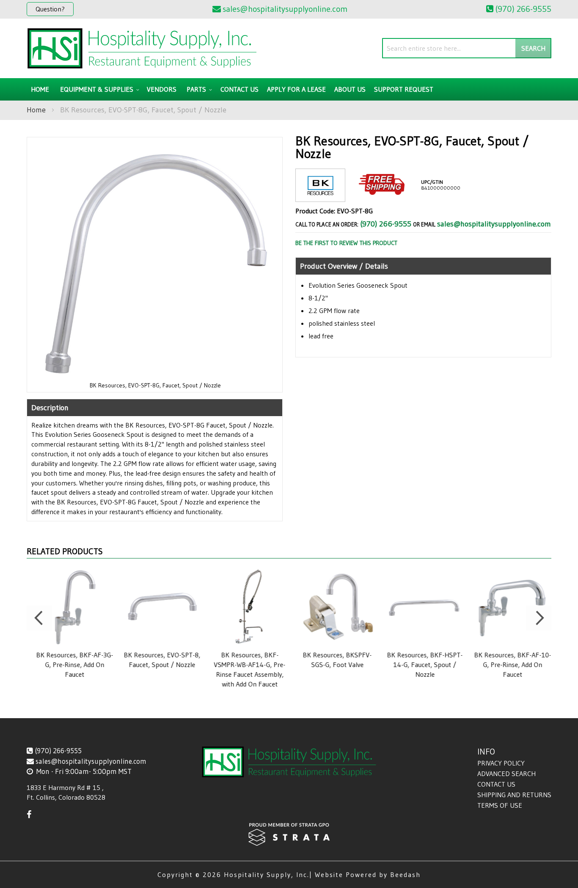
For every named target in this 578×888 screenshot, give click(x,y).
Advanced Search (506, 773)
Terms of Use (499, 805)
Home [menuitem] (40, 89)
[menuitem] (98, 89)
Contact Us (496, 784)
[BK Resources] (320, 195)
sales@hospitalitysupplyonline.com (494, 224)
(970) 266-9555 (385, 224)
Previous (39, 618)
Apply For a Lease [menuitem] (296, 89)
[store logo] (142, 48)
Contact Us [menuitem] (239, 89)
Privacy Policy (501, 763)
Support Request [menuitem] (403, 89)
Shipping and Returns (514, 794)
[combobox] (466, 48)
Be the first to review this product (346, 243)
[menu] (289, 89)
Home (36, 109)
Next (538, 618)
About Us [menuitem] (350, 89)
